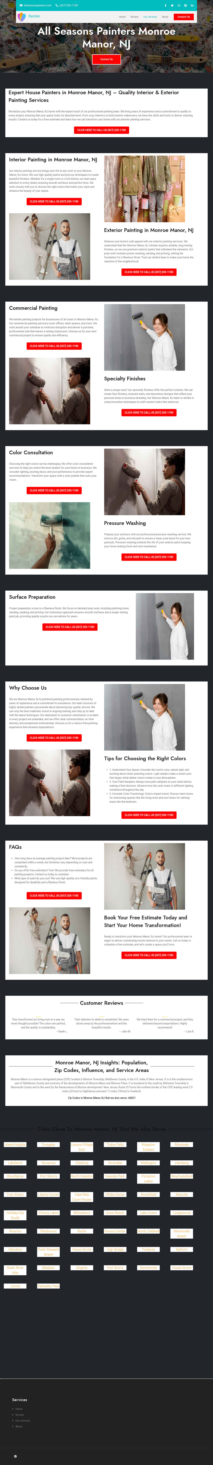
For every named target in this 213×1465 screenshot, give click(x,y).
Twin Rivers (15, 1195)
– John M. (125, 1031)
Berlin (82, 1231)
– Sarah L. (61, 1031)
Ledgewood (182, 1213)
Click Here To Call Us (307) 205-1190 (101, 130)
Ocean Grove (181, 1268)
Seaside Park (115, 1176)
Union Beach (115, 1213)
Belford (181, 1249)
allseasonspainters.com (38, 5)
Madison (48, 1268)
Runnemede (148, 1268)
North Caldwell (148, 1231)
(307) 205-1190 (69, 5)
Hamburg (182, 1163)
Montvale (182, 1145)
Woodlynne (15, 1176)
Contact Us (184, 17)
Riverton (15, 1231)
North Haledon (82, 1176)
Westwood (48, 1231)
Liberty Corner (48, 1195)
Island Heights (15, 1145)
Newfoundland (181, 1176)
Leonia (15, 1286)
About (165, 17)
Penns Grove (82, 1249)
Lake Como (148, 1213)
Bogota (81, 1268)
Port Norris (115, 1268)
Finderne (148, 1249)
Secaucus (48, 1163)
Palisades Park (48, 1286)
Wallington (148, 1163)
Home (122, 17)
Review (134, 17)
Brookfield (148, 1195)
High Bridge (115, 1249)
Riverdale (115, 1163)
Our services (150, 17)
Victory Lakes (48, 1213)
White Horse (115, 1195)
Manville (182, 1195)
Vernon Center (115, 1231)
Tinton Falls (115, 1145)
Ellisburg (82, 1163)
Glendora (15, 1249)
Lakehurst (15, 1163)
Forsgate (48, 1145)
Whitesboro (81, 1213)
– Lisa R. (189, 1031)
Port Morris (48, 1176)
